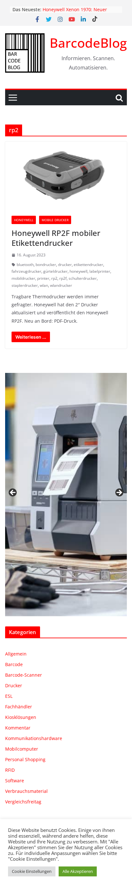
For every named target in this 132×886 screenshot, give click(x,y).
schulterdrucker (83, 278)
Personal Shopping (25, 759)
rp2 (54, 278)
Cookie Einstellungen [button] (32, 871)
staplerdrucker (25, 285)
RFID (10, 770)
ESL (8, 696)
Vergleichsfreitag (23, 802)
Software (14, 780)
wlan (44, 285)
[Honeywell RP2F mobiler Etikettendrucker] (66, 175)
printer (43, 278)
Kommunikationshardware (33, 738)
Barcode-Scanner (23, 675)
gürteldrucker (55, 271)
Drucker (13, 685)
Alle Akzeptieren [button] (77, 871)
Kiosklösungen (20, 717)
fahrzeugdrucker (26, 271)
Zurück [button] (13, 493)
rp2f (63, 278)
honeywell (78, 271)
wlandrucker (61, 285)
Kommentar (17, 728)
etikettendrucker (88, 264)
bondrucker (46, 264)
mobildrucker (23, 278)
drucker (65, 264)
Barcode (14, 664)
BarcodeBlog (88, 43)
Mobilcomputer (21, 749)
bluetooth (25, 264)
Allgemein (16, 654)
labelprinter (99, 271)
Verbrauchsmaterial (26, 791)
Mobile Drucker (55, 220)
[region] (66, 494)
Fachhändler (18, 707)
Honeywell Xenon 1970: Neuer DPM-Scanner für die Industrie (75, 12)
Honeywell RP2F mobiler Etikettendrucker (56, 238)
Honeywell (23, 220)
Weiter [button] (119, 493)
